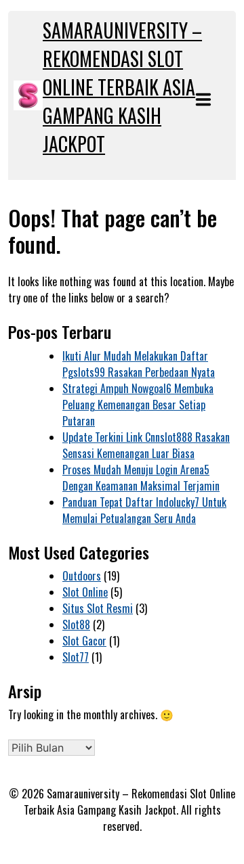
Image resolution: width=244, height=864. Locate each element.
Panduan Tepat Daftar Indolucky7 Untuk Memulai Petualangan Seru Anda (144, 510)
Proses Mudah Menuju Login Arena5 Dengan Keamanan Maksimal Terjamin (141, 477)
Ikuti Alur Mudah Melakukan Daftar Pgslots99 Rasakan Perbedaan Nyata (138, 364)
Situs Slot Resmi (97, 608)
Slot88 (76, 624)
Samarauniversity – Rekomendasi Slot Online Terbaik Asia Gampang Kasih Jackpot (122, 87)
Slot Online (85, 592)
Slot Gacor (84, 641)
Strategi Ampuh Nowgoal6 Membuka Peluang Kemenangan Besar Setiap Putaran (138, 404)
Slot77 (75, 657)
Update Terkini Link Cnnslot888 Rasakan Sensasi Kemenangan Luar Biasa (146, 445)
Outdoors (81, 576)
